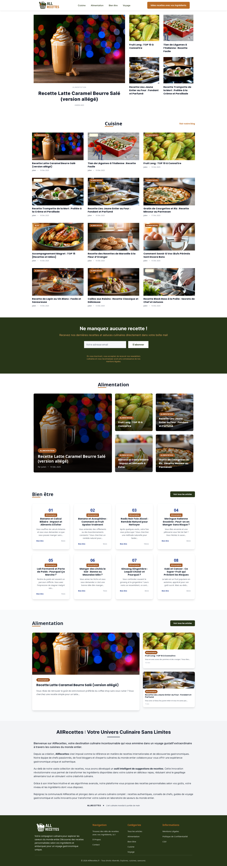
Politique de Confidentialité (175, 836)
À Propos (96, 839)
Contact (96, 844)
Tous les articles (135, 831)
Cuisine (82, 5)
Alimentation (97, 5)
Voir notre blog (187, 123)
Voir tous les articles (182, 494)
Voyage (126, 5)
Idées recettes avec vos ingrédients (168, 5)
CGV (164, 841)
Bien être (113, 5)
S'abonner (138, 344)
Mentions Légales (170, 831)
